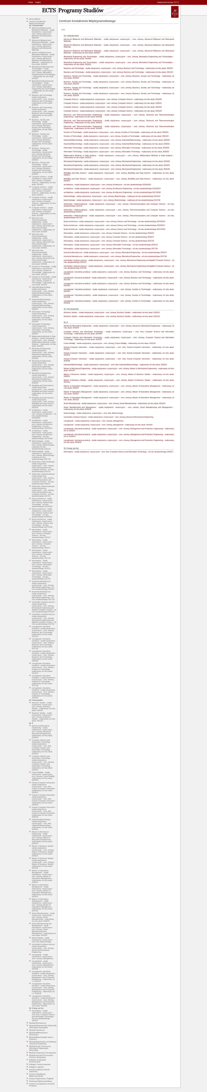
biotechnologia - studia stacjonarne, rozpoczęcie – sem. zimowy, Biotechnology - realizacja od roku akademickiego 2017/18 (43, 455)
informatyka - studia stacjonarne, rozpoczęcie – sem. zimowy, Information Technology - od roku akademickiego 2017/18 (42, 575)
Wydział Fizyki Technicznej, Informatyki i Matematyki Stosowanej (40, 1048)
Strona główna (34, 19)
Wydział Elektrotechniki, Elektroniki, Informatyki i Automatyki (43, 1026)
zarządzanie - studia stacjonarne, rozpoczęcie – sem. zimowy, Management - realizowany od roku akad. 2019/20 (43, 965)
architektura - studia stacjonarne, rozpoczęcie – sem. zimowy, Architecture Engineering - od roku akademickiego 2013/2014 (42, 424)
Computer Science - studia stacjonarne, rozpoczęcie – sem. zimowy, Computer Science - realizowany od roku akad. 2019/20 (44, 180)
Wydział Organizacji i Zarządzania (42, 1053)
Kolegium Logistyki (36, 1067)
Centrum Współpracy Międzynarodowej (37, 1075)
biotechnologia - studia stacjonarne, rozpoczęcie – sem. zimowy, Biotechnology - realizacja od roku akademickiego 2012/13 (43, 445)
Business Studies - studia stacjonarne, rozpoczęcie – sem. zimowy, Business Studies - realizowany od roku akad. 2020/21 (43, 706)
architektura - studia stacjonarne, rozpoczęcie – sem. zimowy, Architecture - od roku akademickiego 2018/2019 (44, 414)
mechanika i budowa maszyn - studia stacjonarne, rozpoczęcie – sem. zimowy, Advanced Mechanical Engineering (44, 948)
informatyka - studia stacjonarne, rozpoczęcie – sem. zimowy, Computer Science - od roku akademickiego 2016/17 (42, 544)
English (38, 2)
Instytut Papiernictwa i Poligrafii (41, 1079)
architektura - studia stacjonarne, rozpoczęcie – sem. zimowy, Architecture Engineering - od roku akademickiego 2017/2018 (42, 434)
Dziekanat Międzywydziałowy (40, 1081)
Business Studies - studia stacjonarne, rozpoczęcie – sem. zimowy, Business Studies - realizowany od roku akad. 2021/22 (43, 717)
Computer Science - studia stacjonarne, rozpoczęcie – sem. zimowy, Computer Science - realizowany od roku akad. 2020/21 (44, 191)
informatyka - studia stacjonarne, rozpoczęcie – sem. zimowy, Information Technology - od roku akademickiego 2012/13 (42, 564)
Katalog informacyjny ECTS (168, 2)
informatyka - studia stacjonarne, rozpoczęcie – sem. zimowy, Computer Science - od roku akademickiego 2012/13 (42, 533)
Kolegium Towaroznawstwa (39, 1064)
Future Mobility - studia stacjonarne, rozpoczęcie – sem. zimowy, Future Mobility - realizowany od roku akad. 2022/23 (44, 776)
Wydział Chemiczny (37, 1030)
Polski (30, 2)
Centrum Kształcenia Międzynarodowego (37, 22)
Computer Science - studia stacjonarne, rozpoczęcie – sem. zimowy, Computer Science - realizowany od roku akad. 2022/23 (44, 201)
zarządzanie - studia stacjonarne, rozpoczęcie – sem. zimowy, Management (42, 956)
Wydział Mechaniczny (37, 1023)
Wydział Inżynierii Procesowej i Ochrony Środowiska (41, 1056)
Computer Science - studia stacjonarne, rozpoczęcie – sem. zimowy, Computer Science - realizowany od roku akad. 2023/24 (44, 211)
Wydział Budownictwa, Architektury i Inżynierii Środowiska (42, 1043)
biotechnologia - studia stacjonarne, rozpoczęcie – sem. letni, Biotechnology (42, 940)
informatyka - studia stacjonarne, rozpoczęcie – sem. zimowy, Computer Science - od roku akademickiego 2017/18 (42, 554)
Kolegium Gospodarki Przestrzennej (37, 1061)
